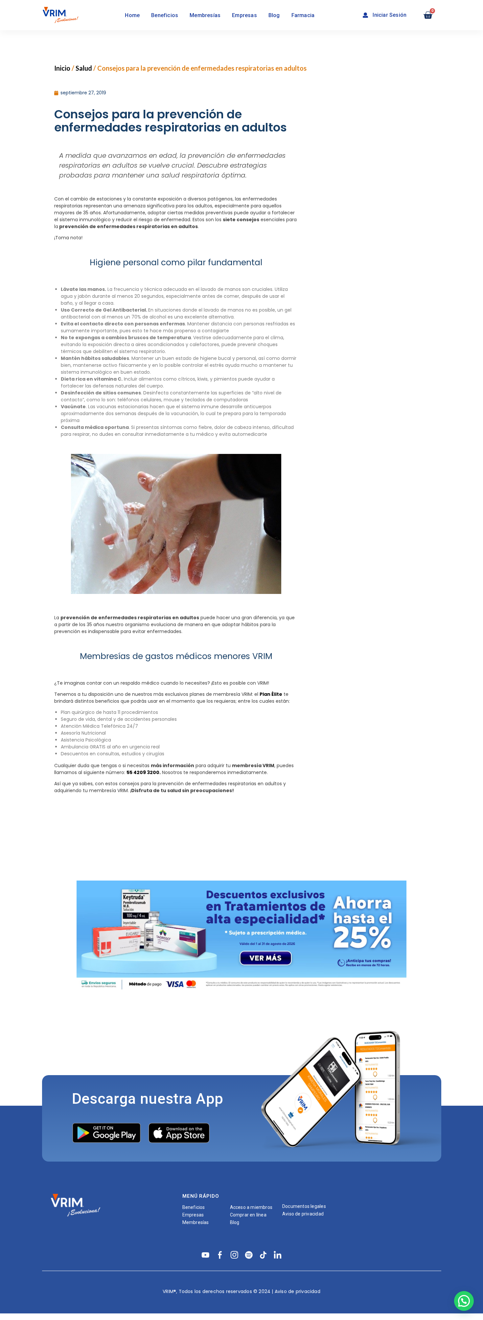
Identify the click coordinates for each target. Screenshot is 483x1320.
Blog (274, 15)
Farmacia (303, 15)
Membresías (205, 15)
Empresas (244, 15)
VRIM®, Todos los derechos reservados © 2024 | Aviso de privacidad (241, 1291)
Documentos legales (304, 1206)
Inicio (62, 68)
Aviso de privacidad (303, 1213)
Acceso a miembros (251, 1207)
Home (132, 15)
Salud (84, 68)
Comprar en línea (248, 1214)
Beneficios (164, 15)
